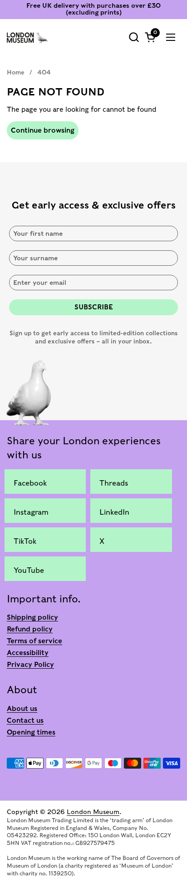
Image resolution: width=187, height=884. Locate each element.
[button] (133, 37)
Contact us (25, 720)
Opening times (31, 732)
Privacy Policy (30, 664)
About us (22, 708)
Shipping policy (32, 617)
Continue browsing (42, 130)
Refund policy (30, 629)
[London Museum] (27, 37)
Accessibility (28, 652)
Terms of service (34, 641)
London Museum (93, 811)
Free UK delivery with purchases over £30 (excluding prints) (93, 9)
